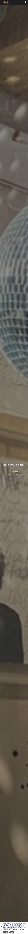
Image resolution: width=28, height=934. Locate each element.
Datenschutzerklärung (7, 929)
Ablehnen (11, 932)
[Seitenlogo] (7, 2)
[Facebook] (9, 474)
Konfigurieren (21, 929)
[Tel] (18, 474)
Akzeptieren (6, 932)
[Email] (16, 474)
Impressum (15, 929)
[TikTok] (14, 474)
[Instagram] (11, 474)
